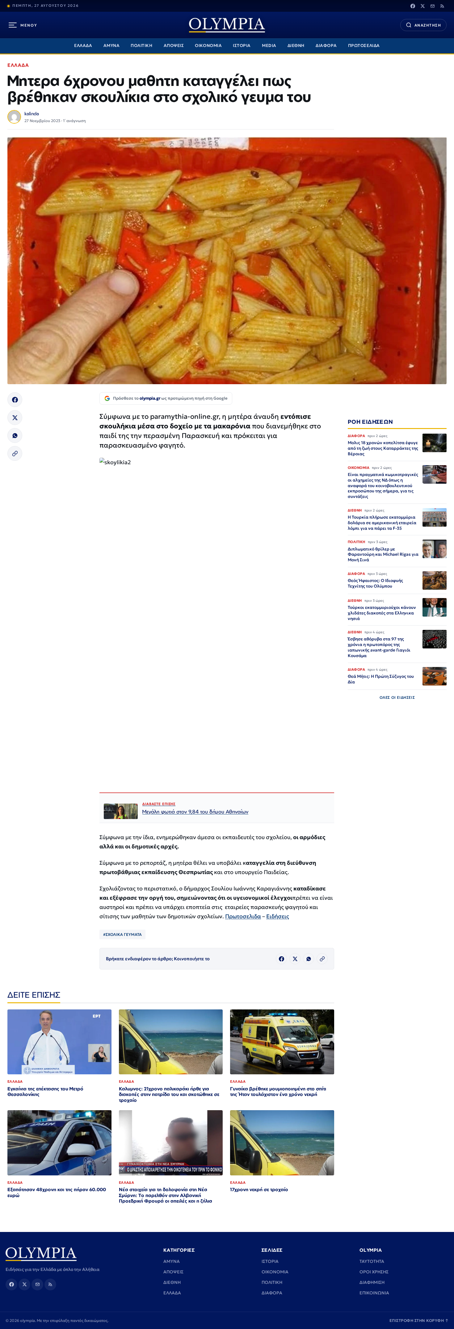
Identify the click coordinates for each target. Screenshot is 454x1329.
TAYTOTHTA (371, 1261)
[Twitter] (422, 6)
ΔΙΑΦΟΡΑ (326, 45)
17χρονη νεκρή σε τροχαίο (259, 1189)
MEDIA (269, 45)
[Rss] (442, 6)
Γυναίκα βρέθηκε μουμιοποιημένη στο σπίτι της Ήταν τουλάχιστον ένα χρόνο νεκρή (278, 1092)
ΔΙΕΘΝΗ (296, 45)
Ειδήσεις (277, 916)
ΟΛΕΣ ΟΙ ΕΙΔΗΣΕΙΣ (397, 697)
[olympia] (227, 25)
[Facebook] (412, 6)
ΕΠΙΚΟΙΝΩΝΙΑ (374, 1293)
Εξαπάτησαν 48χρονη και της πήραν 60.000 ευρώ (56, 1192)
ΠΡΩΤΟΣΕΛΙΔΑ (364, 45)
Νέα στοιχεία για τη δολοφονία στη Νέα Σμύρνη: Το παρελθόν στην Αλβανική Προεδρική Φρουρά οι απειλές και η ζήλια (165, 1195)
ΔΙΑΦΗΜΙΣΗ (372, 1282)
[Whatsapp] (14, 435)
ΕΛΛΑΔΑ (83, 45)
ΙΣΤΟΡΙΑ (242, 45)
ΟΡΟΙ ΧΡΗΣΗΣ (374, 1272)
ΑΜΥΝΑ (111, 45)
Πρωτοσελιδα (243, 916)
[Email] (432, 6)
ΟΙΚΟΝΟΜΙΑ (208, 45)
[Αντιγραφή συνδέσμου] (14, 453)
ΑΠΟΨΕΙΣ (174, 45)
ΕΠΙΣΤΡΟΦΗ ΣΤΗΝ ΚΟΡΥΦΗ (419, 1320)
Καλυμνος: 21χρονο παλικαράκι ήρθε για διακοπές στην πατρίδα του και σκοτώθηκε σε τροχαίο (169, 1094)
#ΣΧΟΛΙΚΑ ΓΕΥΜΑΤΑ (122, 934)
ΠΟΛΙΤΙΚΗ (141, 45)
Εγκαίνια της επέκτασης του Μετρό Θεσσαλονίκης (45, 1092)
